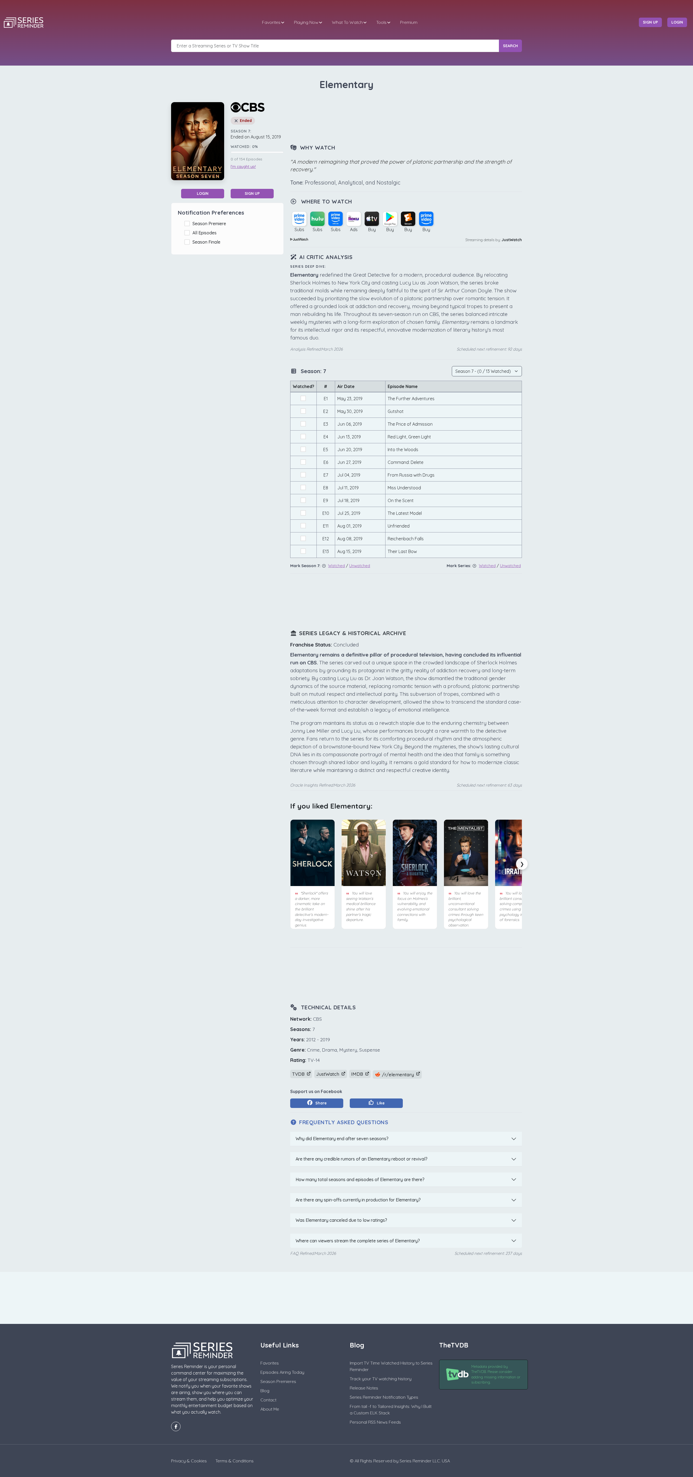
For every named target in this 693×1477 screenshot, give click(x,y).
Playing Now (306, 22)
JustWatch (512, 239)
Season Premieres (278, 1381)
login (677, 22)
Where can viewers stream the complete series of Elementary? (358, 1240)
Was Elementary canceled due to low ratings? (341, 1220)
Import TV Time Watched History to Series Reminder (391, 1366)
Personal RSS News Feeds (375, 1422)
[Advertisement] (406, 117)
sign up (650, 22)
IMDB (357, 1074)
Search (510, 45)
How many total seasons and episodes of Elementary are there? (360, 1179)
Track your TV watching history (380, 1378)
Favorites (271, 22)
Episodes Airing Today (282, 1372)
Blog (264, 1390)
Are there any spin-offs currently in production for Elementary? (358, 1200)
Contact (268, 1399)
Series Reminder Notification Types (384, 1397)
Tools (381, 22)
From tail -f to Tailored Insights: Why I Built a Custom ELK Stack (391, 1409)
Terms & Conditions (234, 1460)
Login (202, 193)
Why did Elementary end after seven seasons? (342, 1138)
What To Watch (347, 22)
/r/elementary (398, 1074)
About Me (269, 1409)
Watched (336, 565)
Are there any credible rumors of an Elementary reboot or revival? (361, 1159)
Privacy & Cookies (189, 1460)
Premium (408, 22)
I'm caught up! (243, 166)
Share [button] (320, 1103)
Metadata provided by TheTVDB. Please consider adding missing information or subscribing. (495, 1374)
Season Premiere (210, 223)
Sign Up (252, 193)
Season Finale (207, 242)
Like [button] (380, 1103)
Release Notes (364, 1388)
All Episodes (205, 232)
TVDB (299, 1074)
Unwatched (359, 565)
